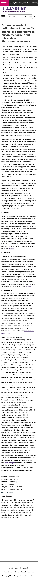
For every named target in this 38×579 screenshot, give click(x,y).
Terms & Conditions (27, 572)
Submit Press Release (11, 572)
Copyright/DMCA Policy (10, 576)
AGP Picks (4, 3)
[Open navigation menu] (3, 16)
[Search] (26, 17)
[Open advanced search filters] (30, 17)
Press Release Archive (21, 568)
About (11, 568)
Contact (33, 576)
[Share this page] (35, 16)
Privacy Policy (24, 576)
